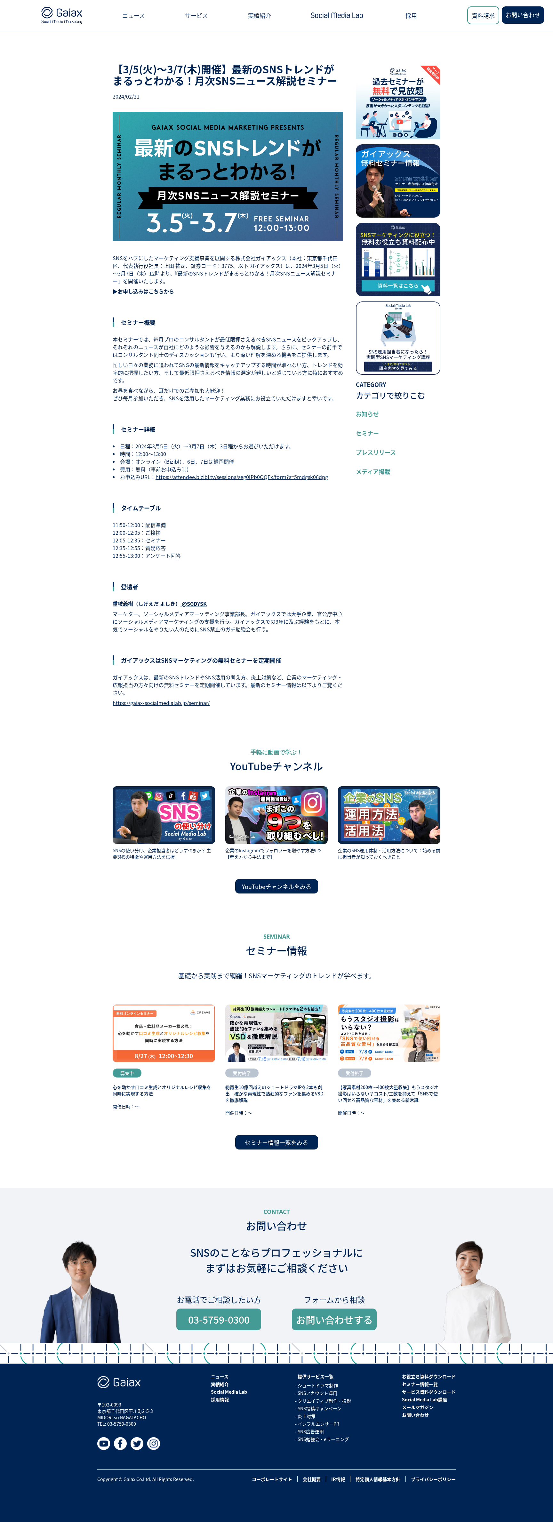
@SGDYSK (193, 603)
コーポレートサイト (272, 1479)
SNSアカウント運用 (317, 1393)
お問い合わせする (334, 1319)
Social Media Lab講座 (424, 1399)
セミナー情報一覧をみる (276, 1142)
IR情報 (338, 1479)
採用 (411, 15)
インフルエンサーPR (318, 1424)
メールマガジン (417, 1407)
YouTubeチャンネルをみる (276, 886)
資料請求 (483, 15)
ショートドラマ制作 (318, 1385)
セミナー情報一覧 (420, 1384)
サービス (196, 15)
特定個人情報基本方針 (378, 1479)
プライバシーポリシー (433, 1479)
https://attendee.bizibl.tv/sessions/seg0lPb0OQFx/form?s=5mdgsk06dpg (242, 477)
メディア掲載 (373, 471)
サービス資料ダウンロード (429, 1392)
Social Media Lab (229, 1392)
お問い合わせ (523, 15)
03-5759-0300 (219, 1319)
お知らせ (367, 414)
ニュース (133, 15)
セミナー (367, 433)
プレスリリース (376, 452)
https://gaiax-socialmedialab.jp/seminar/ (161, 703)
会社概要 (312, 1479)
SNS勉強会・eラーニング (323, 1439)
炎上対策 (307, 1416)
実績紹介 (259, 15)
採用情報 (220, 1399)
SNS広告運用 (311, 1431)
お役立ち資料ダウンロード (429, 1376)
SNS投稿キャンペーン (319, 1408)
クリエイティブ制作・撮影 (324, 1401)
